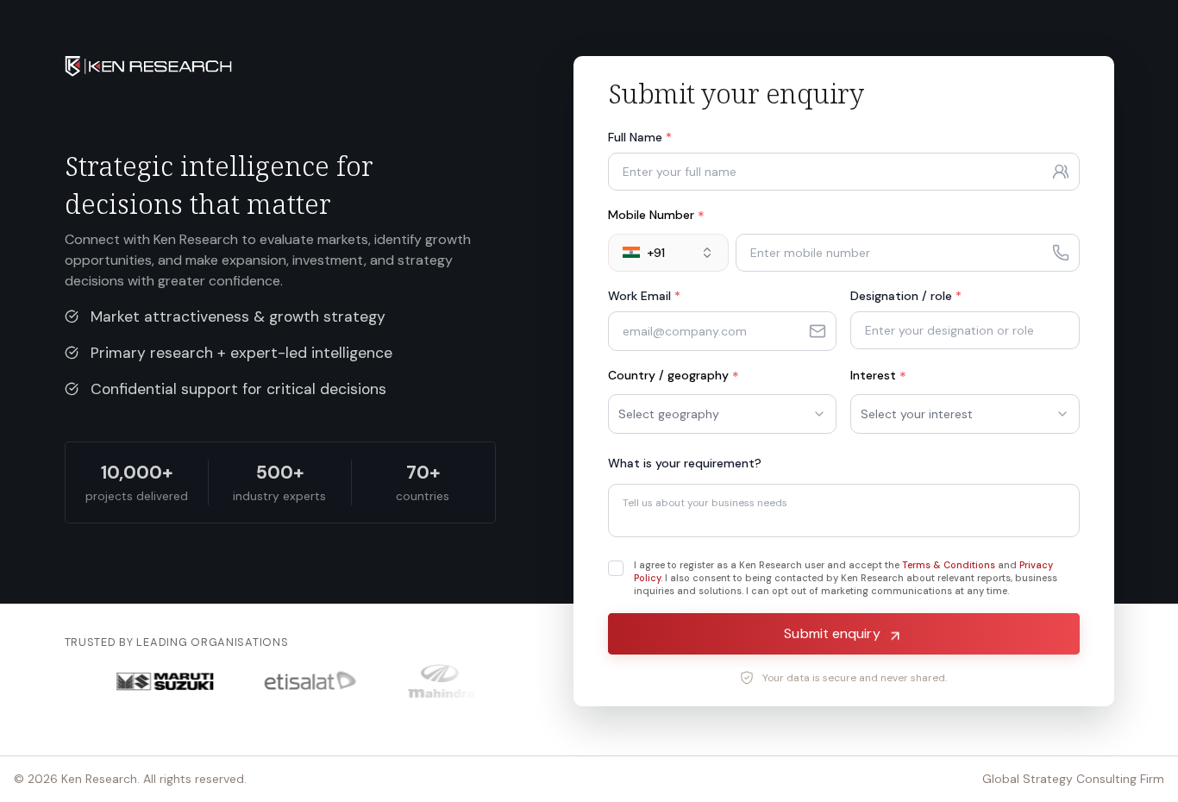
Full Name (640, 137)
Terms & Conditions (948, 565)
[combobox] (668, 253)
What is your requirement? (684, 463)
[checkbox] (615, 568)
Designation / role (906, 296)
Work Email (644, 296)
